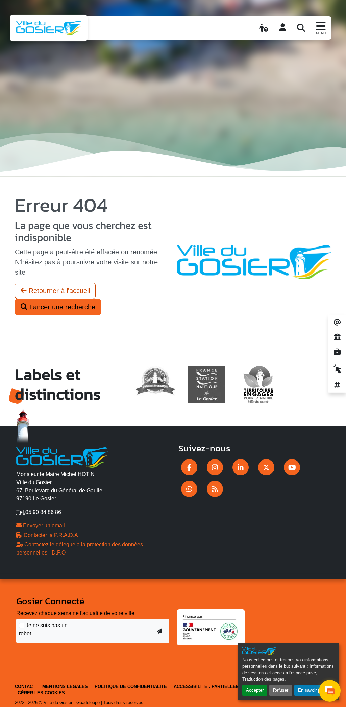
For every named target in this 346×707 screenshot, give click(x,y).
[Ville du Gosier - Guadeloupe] (62, 456)
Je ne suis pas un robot (43, 629)
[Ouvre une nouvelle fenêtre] (189, 467)
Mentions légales (65, 686)
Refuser (280, 690)
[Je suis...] (264, 28)
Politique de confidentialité (131, 686)
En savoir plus (312, 690)
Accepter (255, 690)
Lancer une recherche (61, 307)
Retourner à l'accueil (58, 290)
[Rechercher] (301, 28)
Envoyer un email (43, 525)
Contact (25, 686)
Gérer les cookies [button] (41, 693)
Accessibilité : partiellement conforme (224, 686)
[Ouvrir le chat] (330, 691)
